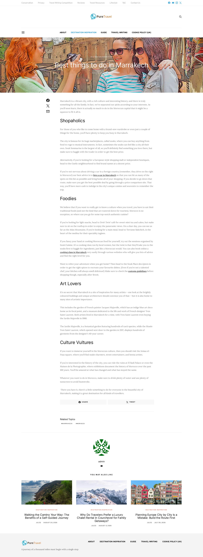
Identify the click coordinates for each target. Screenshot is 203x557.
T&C (124, 3)
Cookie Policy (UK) (141, 32)
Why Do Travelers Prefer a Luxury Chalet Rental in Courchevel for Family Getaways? (101, 518)
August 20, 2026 (50, 523)
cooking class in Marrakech (73, 252)
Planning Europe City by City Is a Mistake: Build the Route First (156, 516)
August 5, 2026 (105, 526)
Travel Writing (119, 32)
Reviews (81, 3)
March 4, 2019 (98, 73)
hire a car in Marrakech (104, 175)
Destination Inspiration (83, 32)
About (63, 32)
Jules (38, 523)
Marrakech (67, 424)
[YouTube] (173, 3)
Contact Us (135, 3)
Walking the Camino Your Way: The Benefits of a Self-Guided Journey (46, 516)
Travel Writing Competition (60, 3)
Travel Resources (97, 3)
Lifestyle (113, 3)
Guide (104, 32)
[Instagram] (177, 3)
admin (108, 73)
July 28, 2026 (160, 523)
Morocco (81, 424)
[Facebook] (169, 3)
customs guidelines (137, 271)
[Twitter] (180, 3)
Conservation (27, 3)
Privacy (41, 3)
